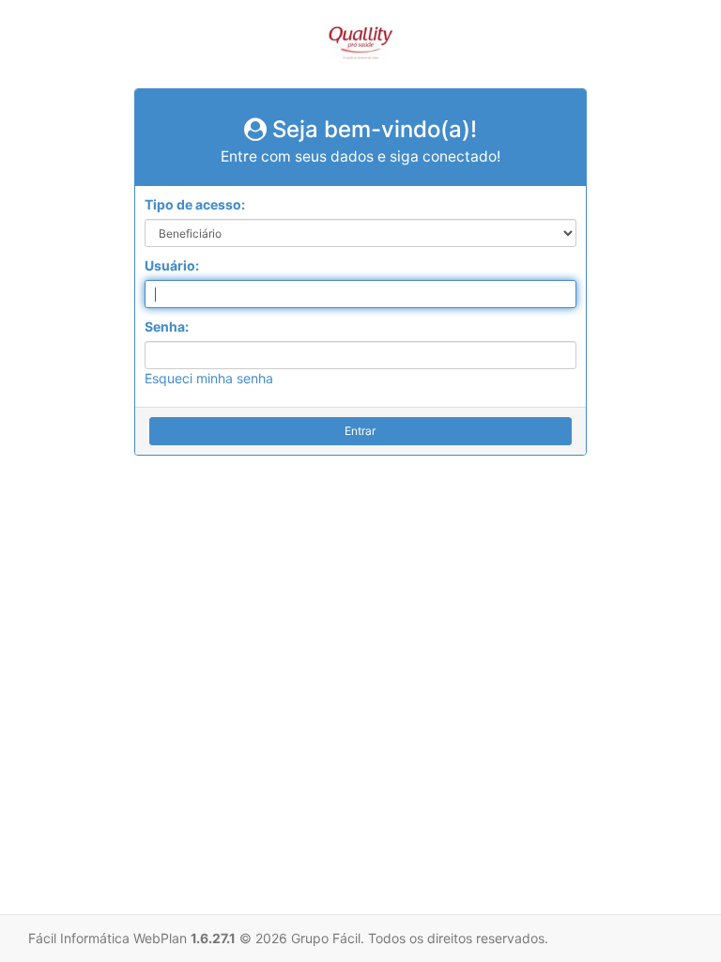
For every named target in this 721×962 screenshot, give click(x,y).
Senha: (167, 326)
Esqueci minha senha (209, 378)
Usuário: (172, 265)
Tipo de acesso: (195, 204)
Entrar (360, 431)
